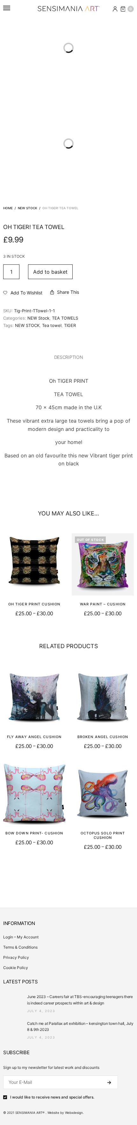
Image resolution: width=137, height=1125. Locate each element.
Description (68, 357)
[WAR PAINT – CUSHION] (103, 564)
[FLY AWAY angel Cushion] (34, 697)
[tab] (68, 357)
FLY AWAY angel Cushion (34, 737)
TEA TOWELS (65, 318)
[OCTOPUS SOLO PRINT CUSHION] (103, 793)
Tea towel (51, 325)
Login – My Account (21, 937)
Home (8, 208)
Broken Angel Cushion (102, 737)
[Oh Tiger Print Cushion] (34, 564)
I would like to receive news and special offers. (52, 1097)
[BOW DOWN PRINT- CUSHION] (34, 793)
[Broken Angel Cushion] (103, 697)
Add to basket (50, 272)
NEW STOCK (27, 325)
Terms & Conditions (20, 947)
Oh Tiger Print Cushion (34, 604)
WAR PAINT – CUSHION (103, 604)
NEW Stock (27, 208)
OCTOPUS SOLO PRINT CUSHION (103, 835)
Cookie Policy (15, 967)
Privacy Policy (16, 957)
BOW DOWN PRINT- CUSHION (34, 833)
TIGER (70, 325)
